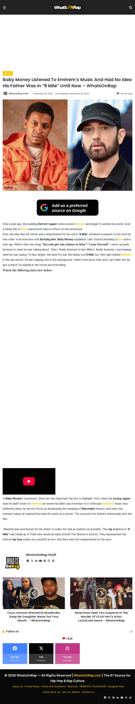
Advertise (72, 686)
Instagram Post (116, 686)
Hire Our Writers (71, 692)
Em (121, 239)
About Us (18, 686)
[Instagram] (49, 561)
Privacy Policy (32, 686)
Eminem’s (108, 503)
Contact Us (88, 692)
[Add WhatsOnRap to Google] (67, 214)
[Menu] (4, 9)
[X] (32, 561)
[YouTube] (40, 561)
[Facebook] (28, 561)
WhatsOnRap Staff (18, 93)
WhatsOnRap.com (87, 675)
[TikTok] (53, 561)
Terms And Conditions (53, 686)
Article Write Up (51, 692)
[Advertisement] (67, 43)
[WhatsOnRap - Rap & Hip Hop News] (67, 7)
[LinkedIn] (36, 561)
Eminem (80, 224)
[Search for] (130, 9)
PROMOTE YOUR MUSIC (93, 686)
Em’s (24, 229)
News (8, 73)
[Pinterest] (45, 561)
